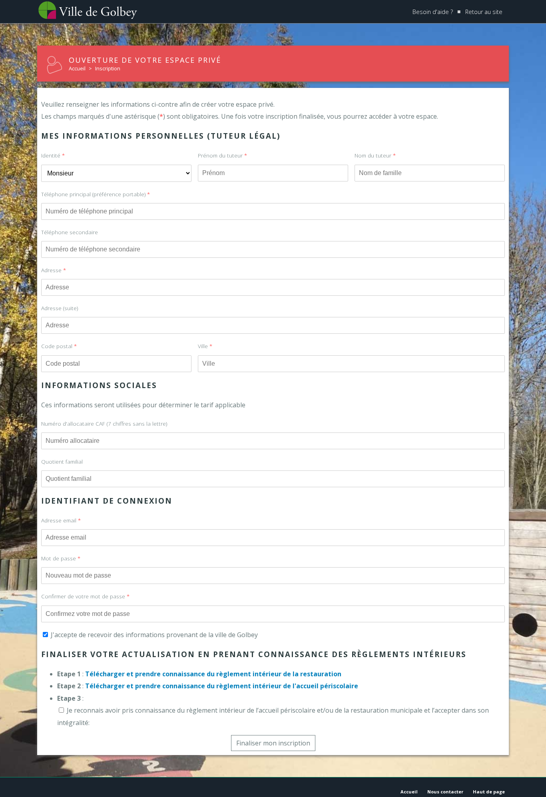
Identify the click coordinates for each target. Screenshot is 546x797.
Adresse (53, 270)
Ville (205, 346)
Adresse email (61, 520)
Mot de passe (60, 558)
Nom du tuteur (375, 155)
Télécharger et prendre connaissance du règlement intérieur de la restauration (213, 673)
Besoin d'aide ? (432, 12)
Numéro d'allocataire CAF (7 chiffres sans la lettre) (104, 423)
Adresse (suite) (59, 308)
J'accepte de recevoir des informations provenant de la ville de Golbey (153, 634)
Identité (53, 155)
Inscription (107, 68)
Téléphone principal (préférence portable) (95, 194)
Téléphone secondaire (69, 232)
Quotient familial (62, 461)
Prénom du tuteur (222, 155)
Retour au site (483, 12)
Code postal (59, 346)
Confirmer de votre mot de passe (85, 596)
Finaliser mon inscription (273, 743)
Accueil (77, 68)
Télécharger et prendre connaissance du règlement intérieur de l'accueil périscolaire (221, 685)
